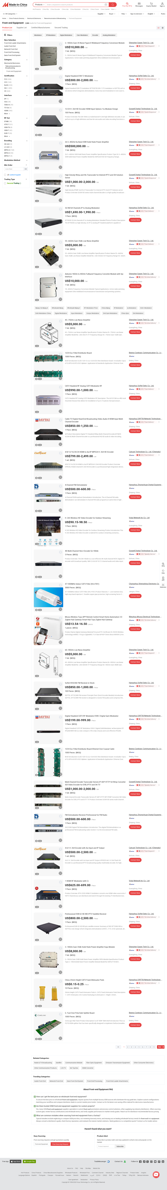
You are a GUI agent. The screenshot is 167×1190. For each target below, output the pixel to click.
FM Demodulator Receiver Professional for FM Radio (86, 815)
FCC (7, 79)
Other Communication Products (45, 1068)
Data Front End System (75, 1081)
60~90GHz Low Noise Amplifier (77, 650)
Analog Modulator (109, 35)
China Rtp (45, 9)
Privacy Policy (94, 1179)
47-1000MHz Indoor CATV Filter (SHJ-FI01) (82, 584)
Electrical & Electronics (12, 63)
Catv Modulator (82, 35)
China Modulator (75, 9)
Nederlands (84, 1175)
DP (6, 99)
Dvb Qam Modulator (110, 313)
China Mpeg (106, 308)
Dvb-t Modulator (146, 308)
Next (159, 1047)
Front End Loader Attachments (117, 1081)
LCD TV (63, 1068)
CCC (7, 82)
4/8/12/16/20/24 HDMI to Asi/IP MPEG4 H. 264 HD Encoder (89, 452)
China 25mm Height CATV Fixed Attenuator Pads (84, 980)
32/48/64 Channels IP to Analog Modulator (82, 208)
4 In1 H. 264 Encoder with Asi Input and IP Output (84, 848)
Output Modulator (92, 313)
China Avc (85, 9)
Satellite (58, 1063)
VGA (7, 102)
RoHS (8, 85)
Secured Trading (61, 27)
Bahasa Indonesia (142, 1175)
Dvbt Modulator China (43, 313)
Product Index (134, 1172)
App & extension (136, 14)
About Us (70, 1168)
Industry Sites (110, 1172)
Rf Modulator (51, 35)
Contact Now (135, 55)
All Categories (10, 14)
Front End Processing (94, 1081)
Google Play (29, 1161)
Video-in (8, 105)
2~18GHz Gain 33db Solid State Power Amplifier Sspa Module (90, 947)
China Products (36, 1172)
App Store (15, 1161)
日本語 (105, 1175)
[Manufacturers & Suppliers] (14, 4)
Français (50, 1175)
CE (7, 91)
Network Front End (56, 1081)
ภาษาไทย (117, 1175)
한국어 (98, 1175)
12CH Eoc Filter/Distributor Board (78, 353)
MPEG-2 (8, 153)
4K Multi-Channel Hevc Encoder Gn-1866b (81, 551)
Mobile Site (96, 1168)
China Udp (65, 9)
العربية (92, 1175)
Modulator (38, 35)
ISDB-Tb (8, 127)
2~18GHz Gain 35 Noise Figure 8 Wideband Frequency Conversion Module (95, 43)
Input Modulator (76, 313)
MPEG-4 (9, 150)
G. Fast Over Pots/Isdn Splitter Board (79, 1013)
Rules (163, 14)
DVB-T (8, 133)
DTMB (8, 121)
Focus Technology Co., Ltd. (85, 1182)
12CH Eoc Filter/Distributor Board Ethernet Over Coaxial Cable (89, 749)
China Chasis (95, 9)
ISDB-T (8, 130)
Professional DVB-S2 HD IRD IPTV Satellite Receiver (85, 914)
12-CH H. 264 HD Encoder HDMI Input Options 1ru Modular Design (91, 109)
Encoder (95, 35)
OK (26, 169)
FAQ (76, 1168)
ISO (8, 88)
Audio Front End (40, 1081)
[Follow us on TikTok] (144, 1161)
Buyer (111, 14)
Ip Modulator (131, 308)
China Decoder (55, 9)
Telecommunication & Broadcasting (12, 67)
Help (123, 14)
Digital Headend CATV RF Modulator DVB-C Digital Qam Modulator (91, 716)
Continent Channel (97, 1172)
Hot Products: (37, 9)
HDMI (8, 110)
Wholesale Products (71, 1172)
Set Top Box (74, 1068)
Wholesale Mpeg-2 (73, 308)
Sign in (162, 6)
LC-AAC (8, 147)
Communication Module (73, 1063)
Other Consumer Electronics (143, 1063)
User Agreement (73, 1179)
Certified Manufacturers (40, 27)
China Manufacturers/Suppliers (53, 1172)
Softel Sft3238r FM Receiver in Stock (79, 683)
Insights (143, 1172)
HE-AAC (8, 144)
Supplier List (22, 27)
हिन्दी (110, 1175)
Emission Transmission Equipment (118, 1063)
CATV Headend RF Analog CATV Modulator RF (83, 386)
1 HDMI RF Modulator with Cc (77, 881)
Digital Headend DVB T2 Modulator (79, 76)
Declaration (84, 1179)
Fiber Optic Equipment (94, 1063)
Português (42, 1175)
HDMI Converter (87, 1068)
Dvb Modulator (138, 313)
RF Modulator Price (91, 308)
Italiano (68, 1175)
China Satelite (105, 9)
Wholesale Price (85, 1172)
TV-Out (8, 108)
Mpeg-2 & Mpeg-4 (41, 308)
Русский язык (59, 1175)
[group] (48, 56)
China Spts (125, 313)
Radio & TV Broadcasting (43, 1063)
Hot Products (25, 1172)
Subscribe (120, 1146)
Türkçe (124, 1175)
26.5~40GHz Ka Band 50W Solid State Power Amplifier (87, 142)
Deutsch (75, 1175)
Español (34, 1175)
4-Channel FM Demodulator (76, 485)
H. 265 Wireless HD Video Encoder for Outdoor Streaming (88, 518)
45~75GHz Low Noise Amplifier (77, 320)
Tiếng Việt (132, 1175)
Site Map (88, 1168)
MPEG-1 (8, 156)
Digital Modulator (66, 35)
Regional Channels (122, 1172)
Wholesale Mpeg (57, 308)
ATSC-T (8, 124)
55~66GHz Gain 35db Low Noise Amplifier (82, 241)
